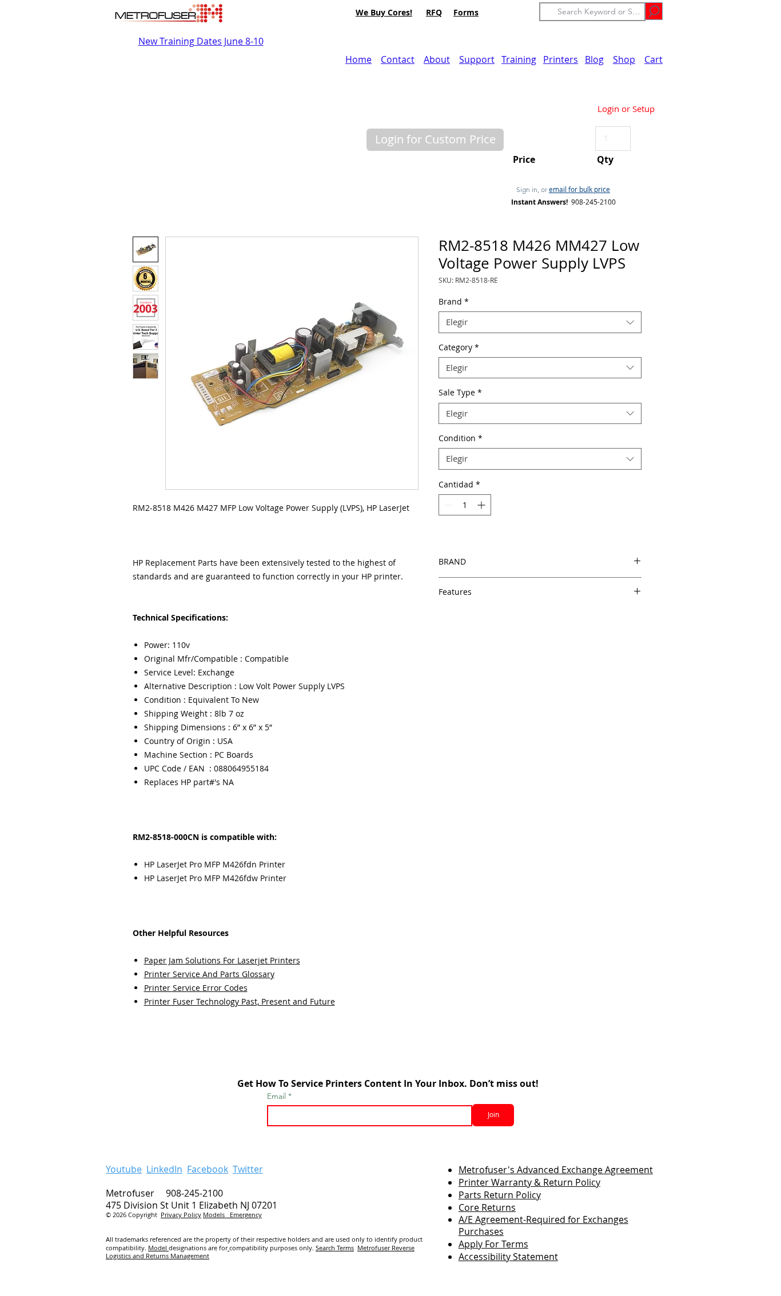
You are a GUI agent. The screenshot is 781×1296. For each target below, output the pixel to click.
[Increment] (482, 505)
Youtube (124, 1169)
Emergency (246, 1214)
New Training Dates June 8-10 (201, 41)
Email (277, 1096)
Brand (454, 302)
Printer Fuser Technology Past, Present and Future (239, 1001)
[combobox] (540, 322)
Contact (398, 59)
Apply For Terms (493, 1244)
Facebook (207, 1169)
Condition (461, 438)
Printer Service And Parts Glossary (209, 974)
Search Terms (335, 1247)
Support (477, 59)
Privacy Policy (181, 1214)
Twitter (248, 1169)
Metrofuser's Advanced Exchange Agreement (556, 1169)
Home (358, 59)
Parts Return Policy (500, 1195)
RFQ (434, 12)
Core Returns (487, 1207)
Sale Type (460, 392)
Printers (560, 59)
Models (216, 1214)
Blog (594, 59)
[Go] (654, 11)
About (437, 59)
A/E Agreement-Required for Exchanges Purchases (543, 1225)
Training (518, 59)
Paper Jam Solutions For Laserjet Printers (222, 960)
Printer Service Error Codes (196, 987)
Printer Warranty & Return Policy (529, 1182)
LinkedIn (164, 1169)
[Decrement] (447, 505)
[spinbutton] (465, 505)
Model (158, 1247)
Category (459, 347)
